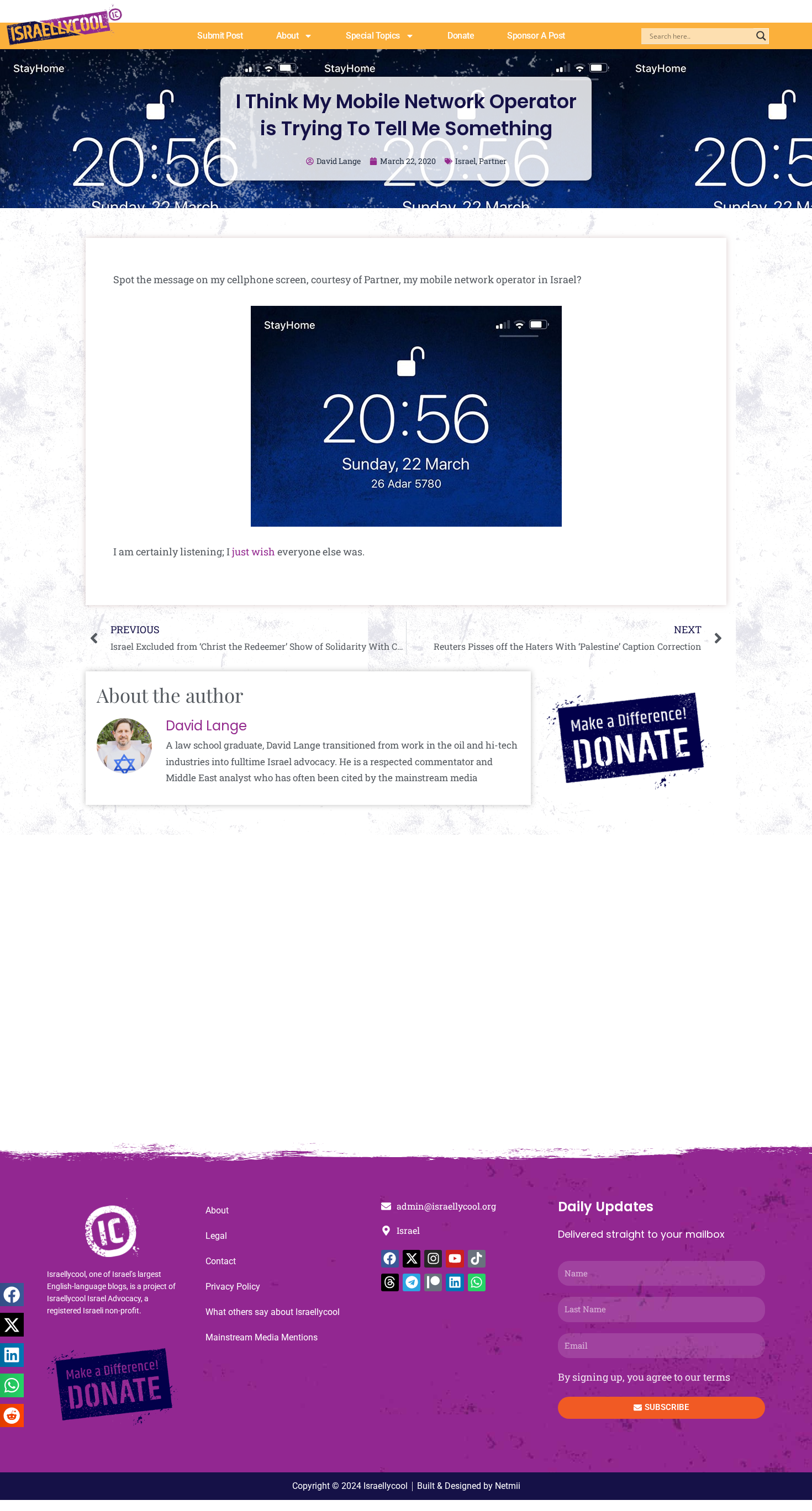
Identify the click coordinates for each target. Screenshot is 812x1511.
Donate (460, 35)
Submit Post (219, 35)
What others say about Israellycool (272, 1312)
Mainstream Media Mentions (261, 1337)
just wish (253, 551)
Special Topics (373, 35)
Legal (216, 1236)
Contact (220, 1261)
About (287, 35)
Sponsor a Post (536, 35)
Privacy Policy (232, 1286)
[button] (12, 1295)
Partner (493, 161)
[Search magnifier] (761, 36)
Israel (465, 161)
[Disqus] (406, 994)
